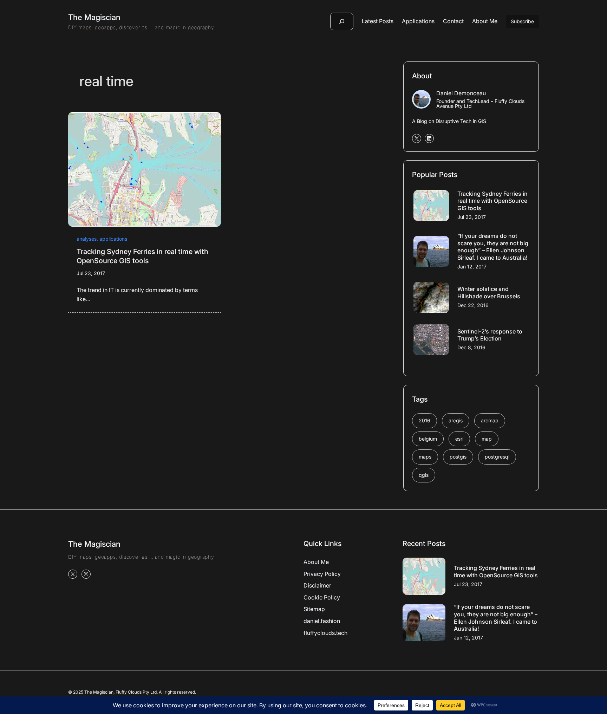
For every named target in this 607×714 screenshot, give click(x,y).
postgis (458, 457)
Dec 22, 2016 (473, 305)
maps (425, 457)
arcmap (489, 420)
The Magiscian (94, 17)
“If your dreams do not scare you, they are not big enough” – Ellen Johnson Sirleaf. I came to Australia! (492, 246)
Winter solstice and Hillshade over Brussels (488, 292)
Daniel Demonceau (461, 93)
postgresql (497, 457)
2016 (424, 420)
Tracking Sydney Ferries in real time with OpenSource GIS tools (142, 256)
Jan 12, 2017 (472, 267)
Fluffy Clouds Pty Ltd (136, 692)
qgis (424, 475)
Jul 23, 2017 (91, 273)
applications (113, 239)
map (487, 439)
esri (459, 439)
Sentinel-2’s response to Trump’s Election (489, 335)
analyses (87, 239)
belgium (428, 439)
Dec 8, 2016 (471, 347)
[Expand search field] (341, 21)
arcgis (456, 420)
